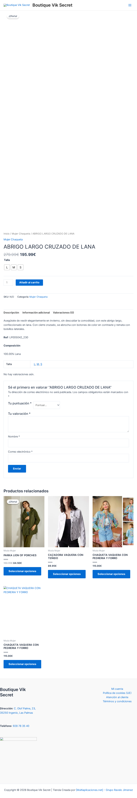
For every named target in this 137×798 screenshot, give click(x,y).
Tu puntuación (20, 403)
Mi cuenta (117, 688)
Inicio (6, 233)
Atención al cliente (117, 697)
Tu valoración (19, 413)
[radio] (7, 267)
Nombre (14, 436)
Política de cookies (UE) (117, 693)
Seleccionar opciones (22, 571)
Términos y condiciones (117, 701)
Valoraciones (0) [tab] (63, 312)
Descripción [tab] (11, 312)
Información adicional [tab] (36, 312)
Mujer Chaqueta (21, 233)
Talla (7, 260)
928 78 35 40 (21, 726)
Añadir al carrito (29, 282)
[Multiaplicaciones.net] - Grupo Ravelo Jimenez (104, 790)
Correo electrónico (20, 451)
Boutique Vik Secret (52, 5)
